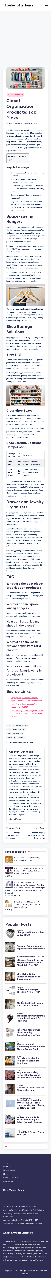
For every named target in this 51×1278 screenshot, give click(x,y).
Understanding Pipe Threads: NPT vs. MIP (20, 1220)
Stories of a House (18, 5)
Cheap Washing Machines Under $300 (19, 1206)
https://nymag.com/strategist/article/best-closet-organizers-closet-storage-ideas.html (27, 713)
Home (5, 1163)
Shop (5, 1174)
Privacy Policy (9, 1170)
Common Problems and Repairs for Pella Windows (24, 1210)
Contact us (8, 1181)
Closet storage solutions (16, 729)
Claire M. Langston (21, 751)
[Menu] (46, 5)
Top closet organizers (15, 733)
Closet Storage (15, 95)
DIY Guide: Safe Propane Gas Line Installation (22, 1224)
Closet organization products (18, 725)
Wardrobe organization (16, 737)
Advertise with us (10, 1177)
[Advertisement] (25, 37)
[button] (15, 819)
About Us (7, 1166)
